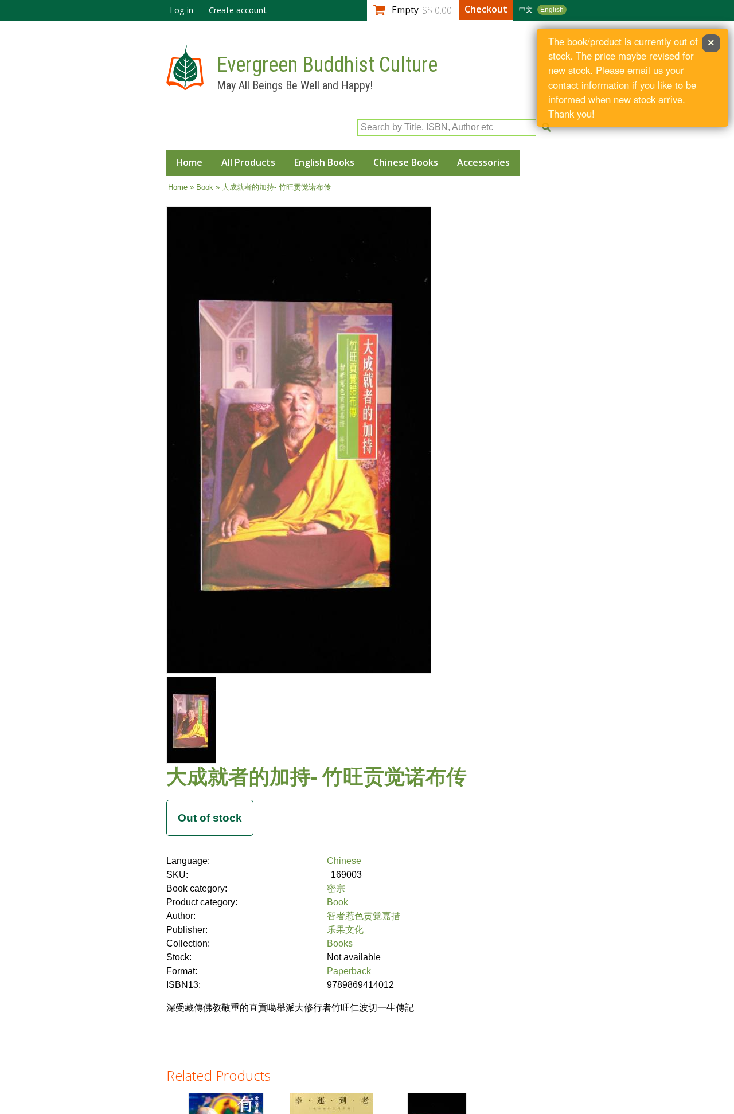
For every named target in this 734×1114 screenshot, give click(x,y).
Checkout (485, 9)
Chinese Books (405, 162)
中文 (526, 10)
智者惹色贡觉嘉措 (363, 916)
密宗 (336, 888)
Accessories (483, 162)
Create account (238, 10)
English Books (324, 162)
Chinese (344, 861)
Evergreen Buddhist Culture (327, 65)
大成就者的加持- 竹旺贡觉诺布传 (316, 776)
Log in (181, 10)
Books (340, 943)
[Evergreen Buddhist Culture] (185, 84)
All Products (248, 162)
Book (204, 187)
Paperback (349, 971)
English (552, 10)
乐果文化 (345, 930)
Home (189, 162)
